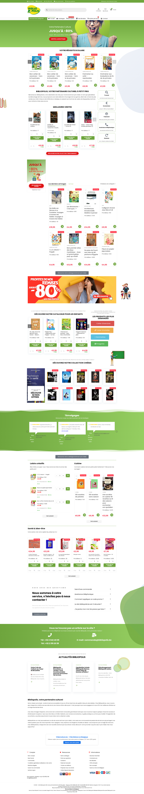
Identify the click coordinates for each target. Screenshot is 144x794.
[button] (93, 589)
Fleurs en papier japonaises (108, 250)
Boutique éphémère (72, 787)
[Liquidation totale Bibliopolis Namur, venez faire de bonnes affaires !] (83, 677)
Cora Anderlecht (64, 790)
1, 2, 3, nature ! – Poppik (43, 474)
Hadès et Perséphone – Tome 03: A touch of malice (52, 127)
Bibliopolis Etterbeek (93, 790)
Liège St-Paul (50, 790)
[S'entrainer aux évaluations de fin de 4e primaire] (107, 63)
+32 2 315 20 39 (48, 1)
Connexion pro (93, 758)
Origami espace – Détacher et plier (50, 333)
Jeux (103, 205)
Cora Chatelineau (73, 790)
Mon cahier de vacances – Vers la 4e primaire (71, 76)
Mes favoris (39, 1)
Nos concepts (93, 765)
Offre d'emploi (64, 787)
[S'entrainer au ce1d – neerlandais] (90, 63)
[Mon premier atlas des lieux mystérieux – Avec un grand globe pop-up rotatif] (74, 239)
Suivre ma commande (34, 768)
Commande (31, 760)
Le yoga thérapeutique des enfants (64, 555)
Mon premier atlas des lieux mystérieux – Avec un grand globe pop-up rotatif (74, 252)
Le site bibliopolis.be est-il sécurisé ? (88, 604)
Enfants (68, 204)
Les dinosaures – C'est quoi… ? (73, 208)
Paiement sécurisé (65, 763)
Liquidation (57, 787)
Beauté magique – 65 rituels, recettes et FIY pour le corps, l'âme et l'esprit (49, 556)
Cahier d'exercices (33, 71)
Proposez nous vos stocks (67, 768)
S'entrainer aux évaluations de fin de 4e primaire (107, 76)
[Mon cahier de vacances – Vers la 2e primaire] (54, 63)
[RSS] (69, 774)
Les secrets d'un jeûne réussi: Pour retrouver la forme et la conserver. (94, 556)
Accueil (52, 18)
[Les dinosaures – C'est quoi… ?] (74, 196)
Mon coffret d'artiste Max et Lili (45, 501)
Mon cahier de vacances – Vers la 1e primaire (35, 76)
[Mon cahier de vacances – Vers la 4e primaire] (72, 63)
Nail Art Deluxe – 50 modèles (108, 555)
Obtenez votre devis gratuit (72, 742)
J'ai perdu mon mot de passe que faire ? (90, 609)
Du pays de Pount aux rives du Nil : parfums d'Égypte (91, 252)
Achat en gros (31, 770)
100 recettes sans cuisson (94, 496)
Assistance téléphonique (84, 594)
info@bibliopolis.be (32, 778)
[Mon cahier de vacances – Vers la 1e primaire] (36, 63)
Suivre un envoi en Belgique (97, 768)
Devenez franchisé (95, 756)
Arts (50, 205)
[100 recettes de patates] (80, 483)
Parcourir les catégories (36, 18)
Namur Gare (31, 790)
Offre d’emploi (93, 763)
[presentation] (30, 62)
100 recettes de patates (79, 496)
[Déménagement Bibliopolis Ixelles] (105, 677)
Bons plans (71, 18)
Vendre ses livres (94, 18)
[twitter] (64, 774)
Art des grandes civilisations (91, 247)
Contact (105, 18)
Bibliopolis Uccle (111, 790)
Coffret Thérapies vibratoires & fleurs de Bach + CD (33, 556)
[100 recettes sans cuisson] (94, 483)
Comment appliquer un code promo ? (89, 599)
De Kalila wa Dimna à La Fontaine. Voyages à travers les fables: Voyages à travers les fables (56, 213)
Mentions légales (32, 765)
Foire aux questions (70, 1)
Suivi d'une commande (83, 589)
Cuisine (77, 463)
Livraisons (63, 760)
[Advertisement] (82, 170)
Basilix (36, 790)
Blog (53, 787)
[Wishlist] (105, 9)
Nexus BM (75, 791)
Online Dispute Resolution (67, 770)
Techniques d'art (106, 246)
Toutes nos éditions (66, 765)
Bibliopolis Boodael (102, 790)
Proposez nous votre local (83, 787)
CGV (99, 785)
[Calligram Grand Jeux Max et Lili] (109, 197)
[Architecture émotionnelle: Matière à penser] (91, 197)
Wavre (58, 790)
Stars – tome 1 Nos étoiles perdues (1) (87, 125)
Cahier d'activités (53, 247)
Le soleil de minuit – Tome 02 (69, 125)
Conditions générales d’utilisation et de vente (40, 763)
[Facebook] (61, 774)
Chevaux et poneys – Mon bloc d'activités (35, 333)
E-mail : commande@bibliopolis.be (94, 640)
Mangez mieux (77, 554)
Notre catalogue (65, 756)
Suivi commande (59, 1)
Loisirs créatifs (37, 463)
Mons (55, 790)
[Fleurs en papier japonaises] (109, 239)
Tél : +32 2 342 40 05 (50, 640)
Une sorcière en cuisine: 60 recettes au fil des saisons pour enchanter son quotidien (108, 501)
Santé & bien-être (36, 528)
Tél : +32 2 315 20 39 (50, 643)
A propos (60, 786)
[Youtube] (66, 774)
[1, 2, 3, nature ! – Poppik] (56, 240)
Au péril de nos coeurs (35, 125)
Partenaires (77, 786)
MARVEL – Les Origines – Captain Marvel (65, 333)
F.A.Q (91, 787)
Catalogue (61, 18)
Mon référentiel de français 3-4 (81, 332)
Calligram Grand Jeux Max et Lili (108, 209)
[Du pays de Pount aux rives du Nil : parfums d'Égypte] (91, 240)
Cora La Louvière (42, 790)
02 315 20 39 (46, 776)
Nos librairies (82, 18)
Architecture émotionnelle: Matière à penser (90, 211)
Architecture (87, 206)
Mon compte (31, 1)
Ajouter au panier (42, 85)
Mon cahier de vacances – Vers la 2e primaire (53, 76)
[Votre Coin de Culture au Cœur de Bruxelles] (38, 677)
